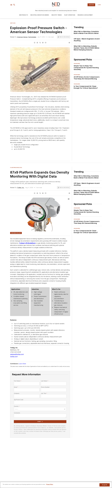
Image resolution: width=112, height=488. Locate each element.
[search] (14, 5)
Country (17, 406)
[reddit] (43, 42)
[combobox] (40, 409)
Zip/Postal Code (18, 399)
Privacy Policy (49, 484)
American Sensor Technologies (26, 37)
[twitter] (40, 42)
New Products (23, 15)
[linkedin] (37, 42)
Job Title (44, 393)
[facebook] (34, 42)
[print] (69, 42)
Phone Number (45, 387)
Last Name (44, 381)
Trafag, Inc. (20, 187)
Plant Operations (69, 15)
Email (16, 387)
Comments (17, 413)
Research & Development (85, 15)
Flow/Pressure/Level (16, 167)
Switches (12, 23)
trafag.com (13, 356)
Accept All (104, 484)
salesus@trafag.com (17, 354)
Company (16, 393)
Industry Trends (57, 15)
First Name (17, 381)
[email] (45, 42)
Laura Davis (22, 363)
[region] (56, 485)
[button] (11, 5)
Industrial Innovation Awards (39, 15)
